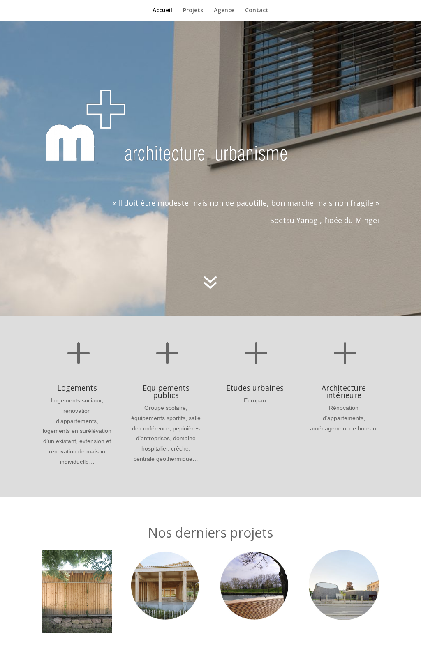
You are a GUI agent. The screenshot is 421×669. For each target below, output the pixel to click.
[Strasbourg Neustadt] (344, 585)
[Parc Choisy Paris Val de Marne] (255, 585)
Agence (224, 10)
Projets (193, 10)
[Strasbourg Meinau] (166, 585)
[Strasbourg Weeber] (77, 591)
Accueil (162, 10)
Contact (256, 10)
